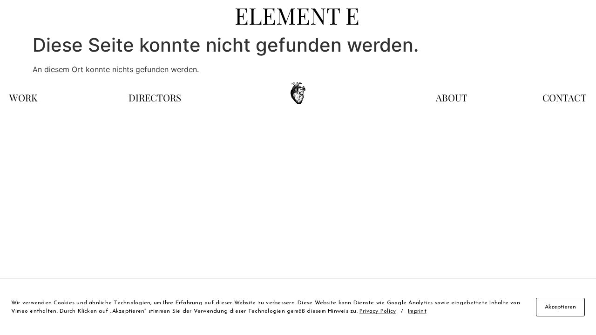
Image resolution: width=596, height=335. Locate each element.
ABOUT (451, 97)
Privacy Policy (377, 311)
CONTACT (564, 97)
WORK (23, 97)
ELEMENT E (297, 15)
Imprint (417, 311)
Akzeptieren (560, 307)
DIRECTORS (155, 97)
